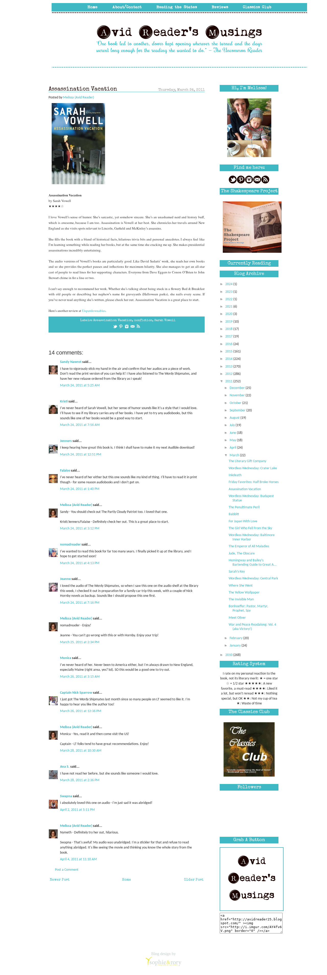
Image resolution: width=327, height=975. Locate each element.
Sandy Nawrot (70, 362)
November (238, 395)
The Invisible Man (241, 599)
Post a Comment (66, 870)
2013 (229, 367)
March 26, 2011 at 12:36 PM (80, 711)
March (235, 455)
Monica (65, 658)
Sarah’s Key (237, 572)
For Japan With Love (243, 521)
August (235, 418)
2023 (229, 292)
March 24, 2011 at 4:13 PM (79, 563)
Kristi (64, 401)
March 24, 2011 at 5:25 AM (80, 385)
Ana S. (64, 767)
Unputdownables (94, 310)
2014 (229, 359)
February (236, 638)
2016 (229, 344)
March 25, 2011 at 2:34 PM (79, 642)
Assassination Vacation (112, 320)
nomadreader (70, 545)
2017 (229, 336)
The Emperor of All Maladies (249, 546)
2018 (229, 329)
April (233, 448)
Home (126, 880)
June (233, 433)
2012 (229, 374)
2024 (229, 284)
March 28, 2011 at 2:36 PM (79, 780)
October (236, 403)
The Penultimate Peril (244, 507)
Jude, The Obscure (242, 553)
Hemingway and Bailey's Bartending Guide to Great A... (253, 563)
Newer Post (59, 880)
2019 (229, 322)
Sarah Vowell (165, 320)
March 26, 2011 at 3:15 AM (80, 677)
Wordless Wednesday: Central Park (253, 578)
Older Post (193, 880)
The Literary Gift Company (247, 461)
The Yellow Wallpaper (244, 592)
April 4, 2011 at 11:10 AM (78, 859)
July (233, 425)
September (238, 410)
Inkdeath (235, 475)
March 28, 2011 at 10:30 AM (80, 751)
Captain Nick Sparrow (76, 693)
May (233, 440)
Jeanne (65, 579)
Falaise (65, 471)
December (238, 388)
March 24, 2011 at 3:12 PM (79, 528)
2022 (229, 299)
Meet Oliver (237, 618)
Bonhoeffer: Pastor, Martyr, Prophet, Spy (248, 608)
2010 (229, 655)
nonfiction (143, 320)
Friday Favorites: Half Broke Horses (253, 482)
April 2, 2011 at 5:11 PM (77, 810)
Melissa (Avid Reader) (76, 505)
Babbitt (234, 514)
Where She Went (241, 586)
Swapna (66, 796)
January (235, 646)
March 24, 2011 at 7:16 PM (79, 603)
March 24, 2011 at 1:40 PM (79, 489)
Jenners (66, 441)
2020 (229, 314)
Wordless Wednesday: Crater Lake (253, 468)
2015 (229, 351)
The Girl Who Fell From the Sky (250, 528)
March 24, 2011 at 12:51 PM (80, 455)
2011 (229, 381)
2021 (229, 307)
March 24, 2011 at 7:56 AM (80, 425)
